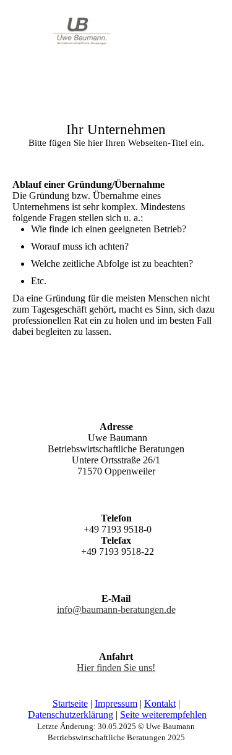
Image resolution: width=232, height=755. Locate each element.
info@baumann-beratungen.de (116, 609)
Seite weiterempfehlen (163, 714)
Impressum (116, 703)
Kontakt (160, 703)
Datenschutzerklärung (70, 714)
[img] (63, 38)
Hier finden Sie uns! (116, 667)
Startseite (70, 703)
